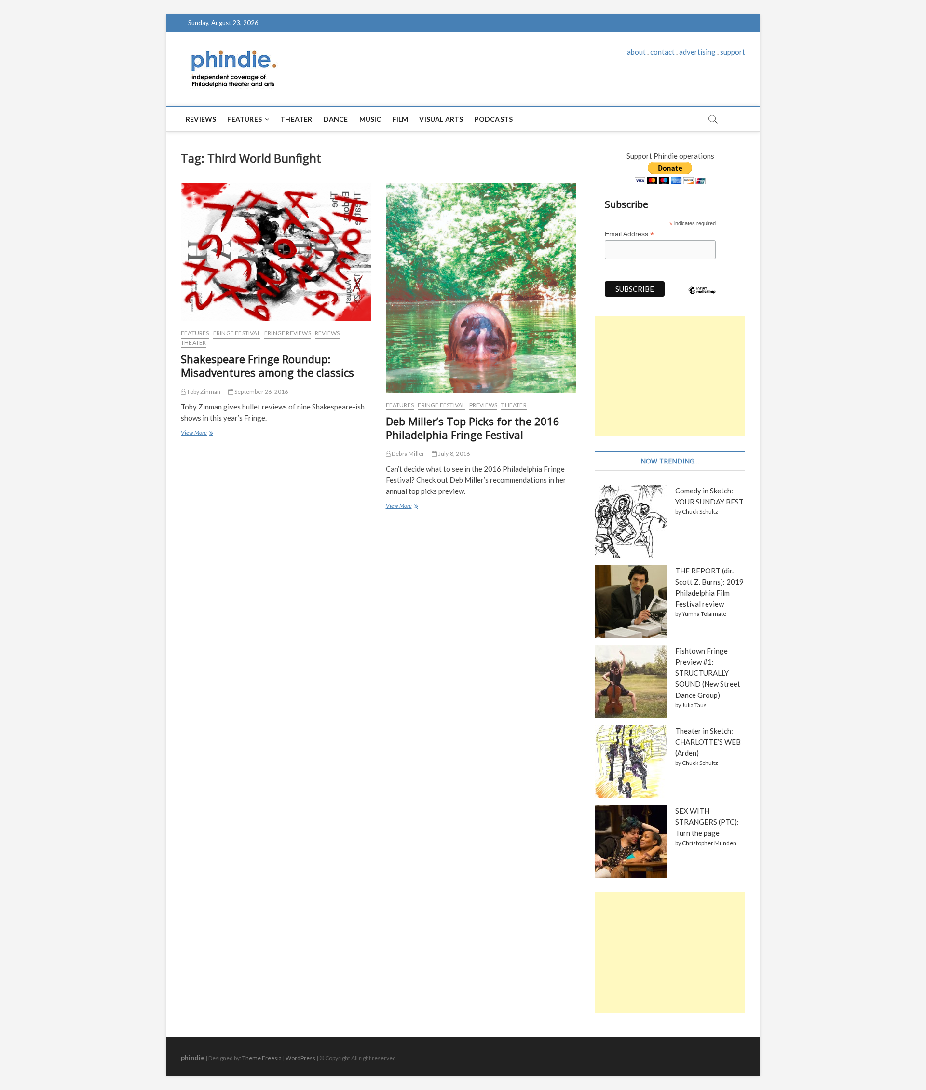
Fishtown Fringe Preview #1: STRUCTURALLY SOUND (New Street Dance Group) (707, 672)
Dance (336, 119)
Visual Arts (441, 119)
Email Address (629, 234)
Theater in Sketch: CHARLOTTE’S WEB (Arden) (708, 741)
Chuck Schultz (700, 511)
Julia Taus (694, 704)
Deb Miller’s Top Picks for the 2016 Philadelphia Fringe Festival (472, 428)
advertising (697, 51)
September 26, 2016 (260, 391)
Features (244, 119)
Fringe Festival (236, 333)
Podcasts (494, 119)
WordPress (300, 1058)
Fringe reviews (287, 333)
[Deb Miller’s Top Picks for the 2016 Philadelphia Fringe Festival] (481, 288)
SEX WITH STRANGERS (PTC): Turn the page (707, 821)
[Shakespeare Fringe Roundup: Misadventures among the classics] (276, 252)
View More (196, 433)
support (732, 51)
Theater (296, 119)
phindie (192, 1057)
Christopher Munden (709, 842)
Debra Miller (408, 453)
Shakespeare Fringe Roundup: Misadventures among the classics (267, 366)
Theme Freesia (262, 1058)
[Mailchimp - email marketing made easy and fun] (702, 297)
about (636, 51)
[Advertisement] (670, 376)
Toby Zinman (203, 391)
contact (662, 51)
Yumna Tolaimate (704, 613)
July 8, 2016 (453, 453)
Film (401, 119)
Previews (483, 405)
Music (370, 119)
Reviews (201, 119)
